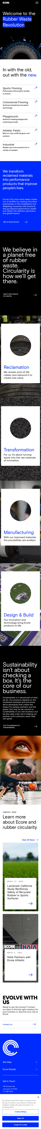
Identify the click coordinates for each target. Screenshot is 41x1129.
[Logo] (11, 1048)
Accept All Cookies (20, 1125)
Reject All (20, 1118)
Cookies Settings (20, 1112)
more (20, 92)
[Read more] (20, 893)
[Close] (38, 1097)
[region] (20, 1111)
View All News (28, 840)
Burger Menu (37, 2)
